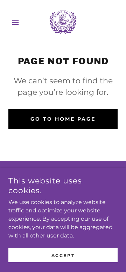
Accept (63, 255)
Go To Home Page (63, 119)
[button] (16, 22)
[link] (63, 22)
